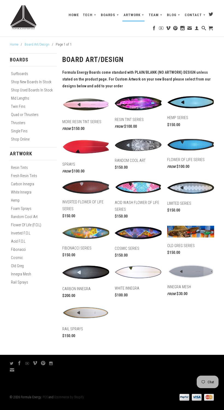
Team (155, 15)
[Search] (204, 29)
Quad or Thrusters (25, 114)
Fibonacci (18, 249)
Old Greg (17, 266)
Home (74, 15)
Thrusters (18, 123)
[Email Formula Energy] (189, 29)
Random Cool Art (24, 217)
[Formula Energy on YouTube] (161, 29)
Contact (195, 15)
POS (45, 397)
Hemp (15, 200)
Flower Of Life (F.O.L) (26, 225)
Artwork (133, 15)
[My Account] (196, 29)
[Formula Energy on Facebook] (154, 29)
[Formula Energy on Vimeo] (168, 29)
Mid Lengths (20, 98)
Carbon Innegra (22, 184)
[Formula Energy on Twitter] (211, 15)
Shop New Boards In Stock (31, 82)
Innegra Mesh (21, 274)
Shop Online (20, 139)
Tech (89, 15)
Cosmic (17, 257)
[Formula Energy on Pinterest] (175, 29)
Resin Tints (19, 167)
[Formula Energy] (33, 17)
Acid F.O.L (18, 241)
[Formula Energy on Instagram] (182, 29)
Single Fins (19, 131)
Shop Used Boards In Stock (32, 90)
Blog (173, 15)
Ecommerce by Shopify (69, 397)
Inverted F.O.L (20, 233)
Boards (110, 15)
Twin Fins (18, 106)
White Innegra (21, 192)
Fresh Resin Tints (24, 176)
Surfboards (19, 74)
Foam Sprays (21, 208)
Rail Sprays (19, 282)
